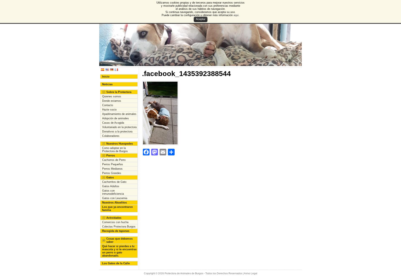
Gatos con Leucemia (114, 198)
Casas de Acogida (113, 122)
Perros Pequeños (112, 164)
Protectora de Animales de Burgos (184, 273)
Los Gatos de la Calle (116, 263)
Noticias (107, 84)
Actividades (113, 217)
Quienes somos (111, 96)
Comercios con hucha (115, 222)
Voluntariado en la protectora (119, 127)
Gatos (110, 177)
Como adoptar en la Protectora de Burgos (115, 149)
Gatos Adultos (110, 186)
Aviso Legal (250, 273)
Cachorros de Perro (114, 159)
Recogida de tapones (115, 231)
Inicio (105, 76)
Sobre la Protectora (118, 92)
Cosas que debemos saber (119, 240)
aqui (236, 15)
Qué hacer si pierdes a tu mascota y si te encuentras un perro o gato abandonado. (119, 251)
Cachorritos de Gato (114, 181)
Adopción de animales (115, 118)
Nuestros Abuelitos (114, 202)
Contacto (107, 105)
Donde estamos (111, 100)
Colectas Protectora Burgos (119, 226)
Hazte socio (109, 109)
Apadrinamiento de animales (119, 114)
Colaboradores (110, 135)
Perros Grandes (111, 173)
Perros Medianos (112, 168)
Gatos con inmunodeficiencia (113, 192)
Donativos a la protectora (117, 131)
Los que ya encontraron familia (117, 208)
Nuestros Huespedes (119, 143)
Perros (110, 155)
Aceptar (200, 19)
